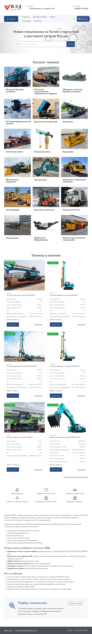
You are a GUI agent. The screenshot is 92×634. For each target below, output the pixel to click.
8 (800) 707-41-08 (81, 8)
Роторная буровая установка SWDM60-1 (21, 295)
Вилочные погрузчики (44, 210)
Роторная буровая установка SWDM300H (65, 366)
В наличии (26, 17)
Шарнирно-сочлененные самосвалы (74, 181)
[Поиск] (75, 19)
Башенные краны (42, 152)
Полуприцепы (12, 238)
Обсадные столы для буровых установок (72, 91)
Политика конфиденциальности (26, 630)
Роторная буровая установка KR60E (20, 437)
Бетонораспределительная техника (18, 123)
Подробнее (38, 324)
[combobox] (42, 44)
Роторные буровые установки (14, 91)
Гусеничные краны (14, 152)
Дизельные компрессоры (45, 122)
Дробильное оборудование (41, 239)
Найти (70, 44)
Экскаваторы (40, 180)
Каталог (13, 19)
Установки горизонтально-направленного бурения (45, 92)
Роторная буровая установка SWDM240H (22, 366)
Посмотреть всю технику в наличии (76, 477)
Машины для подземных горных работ (74, 239)
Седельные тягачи (71, 210)
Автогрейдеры (12, 210)
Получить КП (12, 324)
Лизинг (52, 17)
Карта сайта (8, 630)
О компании (26, 21)
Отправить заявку (75, 603)
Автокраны (68, 122)
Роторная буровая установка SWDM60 (64, 295)
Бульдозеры (68, 152)
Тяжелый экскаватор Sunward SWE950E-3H (65, 437)
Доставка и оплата (40, 17)
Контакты (37, 21)
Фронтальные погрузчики (12, 181)
